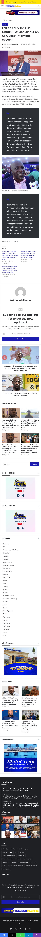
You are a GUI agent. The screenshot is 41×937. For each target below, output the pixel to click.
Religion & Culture (8, 595)
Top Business (7, 617)
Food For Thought (7, 852)
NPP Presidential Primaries (15, 865)
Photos (5, 589)
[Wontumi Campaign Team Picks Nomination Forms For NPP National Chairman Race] (20, 834)
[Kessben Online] (13, 6)
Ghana (22, 852)
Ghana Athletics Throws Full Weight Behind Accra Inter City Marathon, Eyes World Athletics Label (30, 424)
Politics (5, 592)
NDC (35, 862)
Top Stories (6, 626)
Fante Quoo (24, 849)
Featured (5, 556)
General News (7, 562)
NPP (4, 865)
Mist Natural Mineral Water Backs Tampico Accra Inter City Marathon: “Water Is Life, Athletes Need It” (11, 424)
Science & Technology (10, 598)
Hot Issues (6, 568)
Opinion (5, 586)
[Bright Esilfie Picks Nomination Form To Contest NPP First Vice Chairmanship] (10, 715)
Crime (5, 547)
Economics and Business (11, 550)
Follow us (5, 875)
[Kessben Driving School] (20, 12)
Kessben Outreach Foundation (11, 859)
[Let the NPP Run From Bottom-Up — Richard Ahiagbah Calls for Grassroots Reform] (10, 691)
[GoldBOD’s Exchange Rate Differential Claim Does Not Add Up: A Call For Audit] (7, 834)
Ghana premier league (9, 855)
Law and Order (7, 571)
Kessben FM (21, 855)
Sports (10, 20)
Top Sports (6, 623)
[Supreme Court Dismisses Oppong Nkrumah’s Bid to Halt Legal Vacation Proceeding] (30, 715)
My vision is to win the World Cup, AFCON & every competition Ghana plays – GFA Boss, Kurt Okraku (10, 255)
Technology (6, 614)
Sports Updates (8, 611)
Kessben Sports (26, 859)
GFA (16, 852)
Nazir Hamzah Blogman (10, 44)
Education (6, 553)
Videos (5, 632)
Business (5, 544)
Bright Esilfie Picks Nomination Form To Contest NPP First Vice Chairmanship (10, 725)
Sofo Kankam (6, 869)
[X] (18, 891)
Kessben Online (20, 920)
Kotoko (14, 862)
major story (6, 577)
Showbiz (5, 602)
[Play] (18, 495)
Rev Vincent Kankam (31, 865)
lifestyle (5, 574)
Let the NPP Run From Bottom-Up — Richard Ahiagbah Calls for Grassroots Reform (10, 701)
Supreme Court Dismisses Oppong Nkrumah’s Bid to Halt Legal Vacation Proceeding (29, 726)
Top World (6, 629)
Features (5, 559)
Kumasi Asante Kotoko (25, 862)
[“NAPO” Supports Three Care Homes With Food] (33, 834)
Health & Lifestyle (8, 565)
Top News (6, 620)
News (4, 583)
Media (5, 580)
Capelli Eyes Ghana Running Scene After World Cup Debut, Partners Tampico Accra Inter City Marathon (11, 448)
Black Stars (6, 849)
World (4, 635)
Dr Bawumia (15, 849)
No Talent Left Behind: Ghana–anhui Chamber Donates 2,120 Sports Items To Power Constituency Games (30, 448)
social (4, 605)
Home (5, 20)
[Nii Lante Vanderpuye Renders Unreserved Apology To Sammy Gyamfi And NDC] (30, 691)
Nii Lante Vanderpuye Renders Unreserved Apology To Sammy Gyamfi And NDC (29, 701)
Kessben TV (6, 862)
